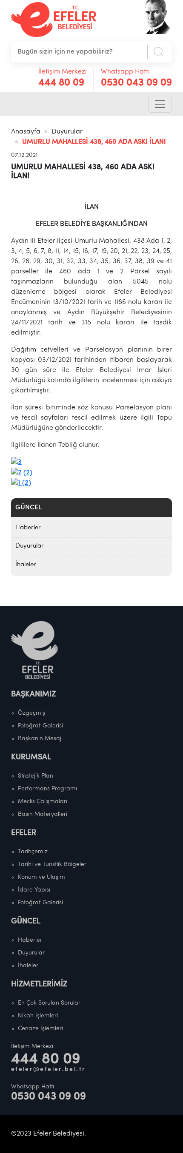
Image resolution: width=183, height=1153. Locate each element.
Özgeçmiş (31, 713)
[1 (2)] (21, 483)
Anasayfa (25, 131)
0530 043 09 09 (136, 83)
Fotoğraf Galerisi (40, 726)
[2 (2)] (21, 472)
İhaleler (25, 565)
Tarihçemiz (33, 852)
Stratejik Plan (35, 776)
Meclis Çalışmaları (42, 801)
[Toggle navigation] (160, 104)
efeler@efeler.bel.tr (48, 1069)
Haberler (28, 528)
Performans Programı (47, 789)
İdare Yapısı (34, 890)
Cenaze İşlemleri (40, 1028)
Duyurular (67, 131)
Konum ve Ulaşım (41, 877)
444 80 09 (61, 83)
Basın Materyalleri (42, 814)
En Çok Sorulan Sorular (49, 1003)
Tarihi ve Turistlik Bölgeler (52, 864)
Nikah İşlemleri (38, 1016)
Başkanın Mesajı (40, 739)
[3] (16, 462)
